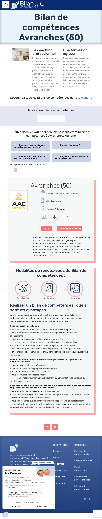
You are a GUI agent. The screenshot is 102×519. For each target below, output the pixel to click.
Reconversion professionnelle (81, 453)
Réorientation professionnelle (81, 488)
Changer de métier (83, 461)
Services (57, 457)
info (47, 229)
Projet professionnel (80, 469)
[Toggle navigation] (98, 5)
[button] (30, 145)
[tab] (30, 146)
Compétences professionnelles (82, 478)
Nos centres (58, 464)
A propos (57, 451)
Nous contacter (60, 470)
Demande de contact (69, 229)
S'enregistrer (59, 477)
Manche (86, 97)
